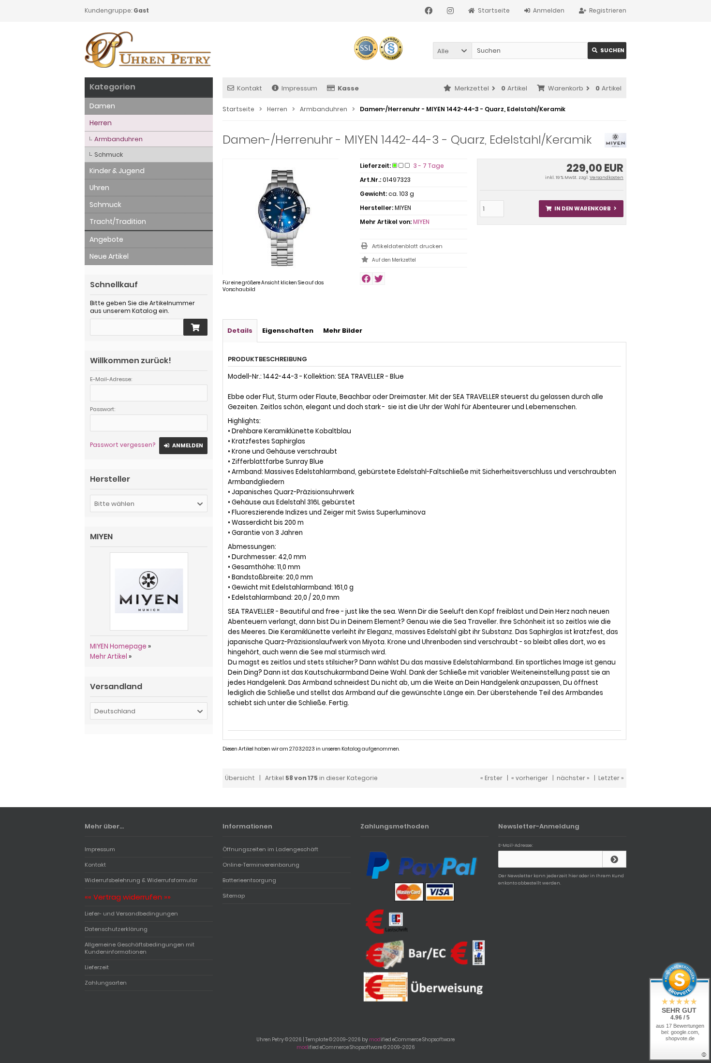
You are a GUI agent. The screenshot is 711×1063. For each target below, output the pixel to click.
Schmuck (108, 154)
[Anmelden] (614, 859)
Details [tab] (239, 330)
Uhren (99, 187)
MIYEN (421, 222)
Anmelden (183, 445)
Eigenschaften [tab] (287, 330)
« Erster (491, 778)
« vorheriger (529, 778)
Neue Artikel (109, 256)
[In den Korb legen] (195, 327)
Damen (102, 106)
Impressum (299, 88)
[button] (452, 50)
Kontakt (249, 88)
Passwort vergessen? (122, 445)
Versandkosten (606, 177)
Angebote (106, 239)
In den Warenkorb (581, 208)
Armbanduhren (118, 139)
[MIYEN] (615, 145)
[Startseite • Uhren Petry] (149, 49)
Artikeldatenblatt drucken (407, 246)
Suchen (607, 50)
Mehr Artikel (108, 656)
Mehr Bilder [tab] (342, 330)
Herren (100, 123)
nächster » (573, 778)
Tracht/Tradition (117, 221)
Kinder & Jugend (117, 171)
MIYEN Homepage (118, 646)
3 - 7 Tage (429, 166)
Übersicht (240, 778)
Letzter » (611, 778)
